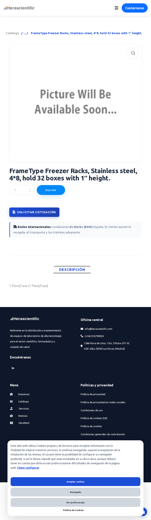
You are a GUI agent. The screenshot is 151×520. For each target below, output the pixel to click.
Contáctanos (134, 8)
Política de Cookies (73, 510)
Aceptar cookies (75, 482)
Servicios (23, 408)
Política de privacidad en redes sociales (103, 402)
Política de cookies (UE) (94, 418)
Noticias (23, 415)
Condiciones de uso (92, 410)
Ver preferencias (75, 502)
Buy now (51, 190)
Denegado (75, 492)
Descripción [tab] (72, 270)
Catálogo (12, 33)
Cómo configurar (28, 467)
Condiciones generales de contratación (103, 434)
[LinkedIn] (13, 368)
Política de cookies (91, 426)
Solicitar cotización (36, 212)
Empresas (23, 394)
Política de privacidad (93, 394)
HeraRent (23, 422)
